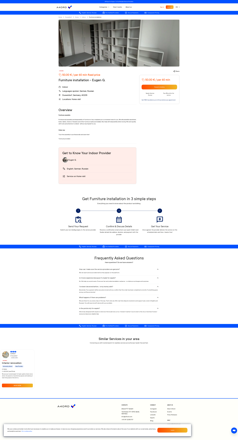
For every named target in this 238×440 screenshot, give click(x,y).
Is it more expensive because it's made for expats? (97, 278)
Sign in (162, 7)
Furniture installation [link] (95, 17)
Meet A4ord (171, 409)
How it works (117, 7)
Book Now (17, 385)
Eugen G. (72, 160)
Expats (152, 418)
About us (129, 7)
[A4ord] (64, 7)
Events (169, 412)
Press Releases (172, 415)
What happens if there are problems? (92, 297)
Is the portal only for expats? (89, 308)
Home (60, 17)
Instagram (153, 409)
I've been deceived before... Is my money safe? (96, 287)
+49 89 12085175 (127, 419)
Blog (151, 421)
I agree (172, 430)
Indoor (84, 17)
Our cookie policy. (27, 431)
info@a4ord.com (127, 416)
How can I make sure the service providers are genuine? (99, 269)
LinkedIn (153, 415)
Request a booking (159, 87)
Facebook (153, 412)
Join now (169, 7)
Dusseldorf (68, 17)
